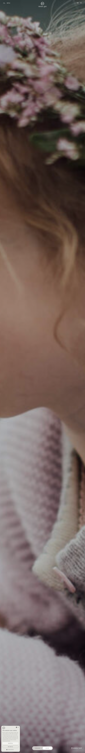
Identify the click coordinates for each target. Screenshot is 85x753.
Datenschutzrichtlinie (6, 741)
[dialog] (10, 739)
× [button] (18, 727)
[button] (10, 750)
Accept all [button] (10, 743)
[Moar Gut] (42, 4)
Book (47, 748)
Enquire (37, 748)
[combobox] (16, 727)
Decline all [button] (10, 746)
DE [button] (81, 3)
